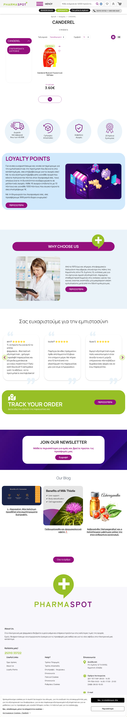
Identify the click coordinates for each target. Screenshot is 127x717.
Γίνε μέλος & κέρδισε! (80, 10)
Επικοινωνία (50, 673)
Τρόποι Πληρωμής (52, 662)
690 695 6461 (114, 11)
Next (122, 357)
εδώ (76, 705)
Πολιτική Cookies (51, 677)
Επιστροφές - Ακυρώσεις (55, 669)
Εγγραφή (63, 457)
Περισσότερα (107, 708)
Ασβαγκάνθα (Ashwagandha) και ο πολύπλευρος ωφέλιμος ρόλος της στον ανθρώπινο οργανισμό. (104, 532)
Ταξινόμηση (42, 37)
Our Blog (63, 477)
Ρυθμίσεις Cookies (52, 684)
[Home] (15, 4)
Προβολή (77, 37)
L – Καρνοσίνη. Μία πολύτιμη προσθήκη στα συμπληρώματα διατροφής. (21, 512)
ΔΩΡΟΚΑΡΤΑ (62, 10)
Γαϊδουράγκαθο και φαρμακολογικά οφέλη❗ (63, 530)
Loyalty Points (11, 669)
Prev (5, 357)
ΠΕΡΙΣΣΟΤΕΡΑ (16, 205)
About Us (10, 666)
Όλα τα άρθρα (63, 559)
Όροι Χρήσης (11, 662)
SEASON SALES (47, 10)
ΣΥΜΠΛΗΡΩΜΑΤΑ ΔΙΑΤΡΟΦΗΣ (16, 49)
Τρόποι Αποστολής (52, 666)
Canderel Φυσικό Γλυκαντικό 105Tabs (49, 74)
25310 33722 (101, 11)
